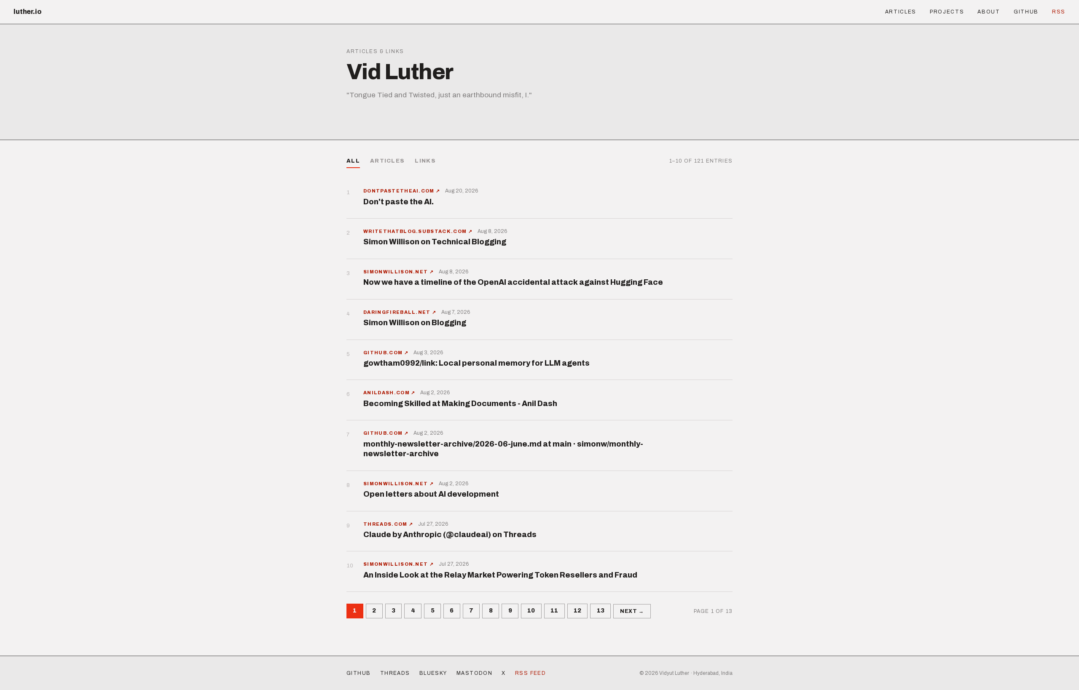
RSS (1059, 12)
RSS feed (530, 673)
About (988, 12)
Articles (900, 12)
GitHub (1026, 12)
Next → (632, 611)
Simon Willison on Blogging (414, 322)
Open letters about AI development (431, 494)
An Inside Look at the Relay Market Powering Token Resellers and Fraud (500, 575)
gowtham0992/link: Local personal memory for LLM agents (476, 363)
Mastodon (474, 673)
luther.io (27, 11)
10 (531, 610)
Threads (395, 673)
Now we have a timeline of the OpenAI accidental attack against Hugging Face (513, 282)
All (353, 161)
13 (600, 610)
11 (554, 610)
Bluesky (433, 673)
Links (425, 161)
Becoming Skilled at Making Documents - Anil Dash (460, 403)
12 (577, 610)
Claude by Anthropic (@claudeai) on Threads (450, 534)
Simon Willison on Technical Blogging (434, 242)
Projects (947, 12)
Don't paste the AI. (398, 202)
